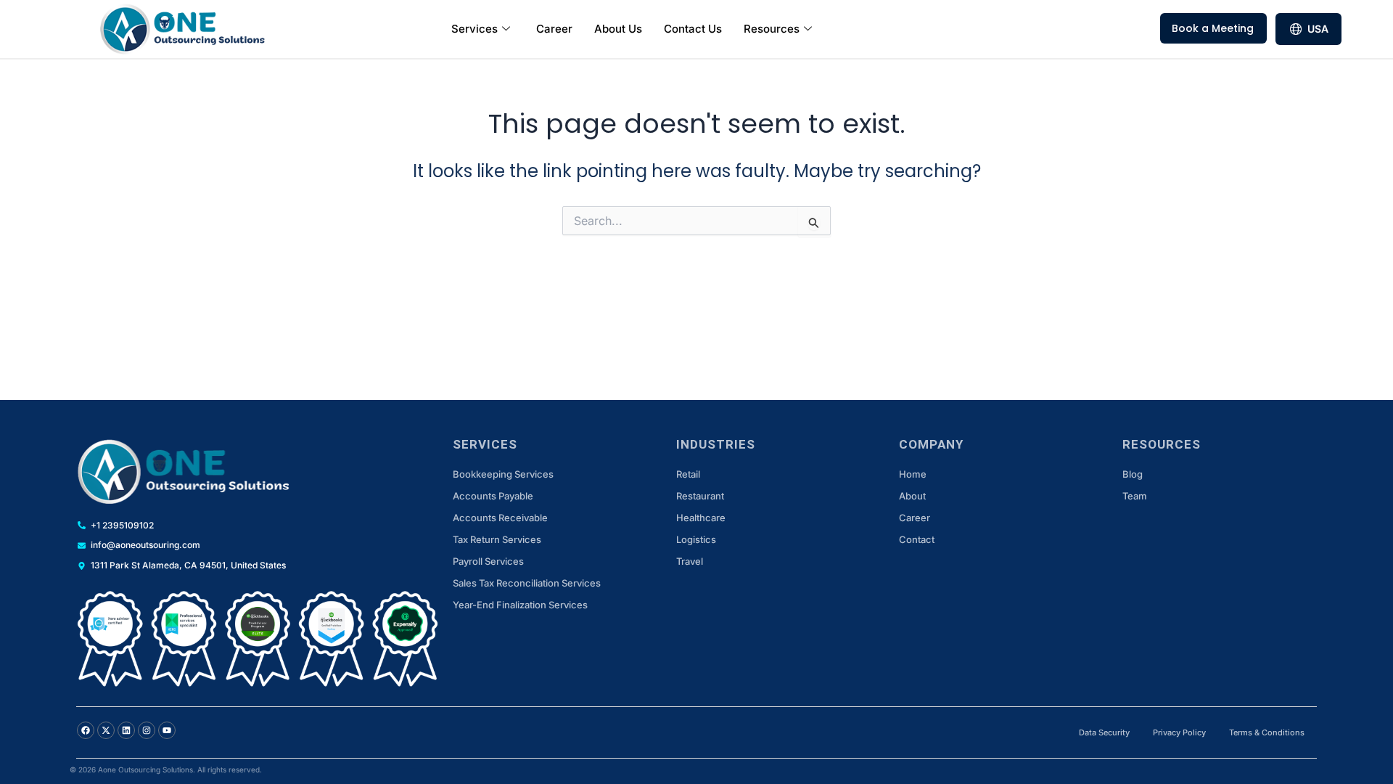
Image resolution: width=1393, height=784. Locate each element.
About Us (618, 29)
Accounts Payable (493, 496)
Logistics (696, 539)
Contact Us (693, 29)
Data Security (1104, 732)
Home (912, 474)
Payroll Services (488, 561)
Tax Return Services (497, 539)
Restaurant (700, 496)
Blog (1132, 474)
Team (1134, 496)
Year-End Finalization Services (520, 605)
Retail (688, 474)
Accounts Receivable (500, 517)
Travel (689, 561)
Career (554, 29)
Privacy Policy (1179, 732)
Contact (916, 539)
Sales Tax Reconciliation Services (527, 583)
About (912, 496)
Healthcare (701, 517)
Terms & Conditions (1266, 732)
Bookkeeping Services (503, 474)
